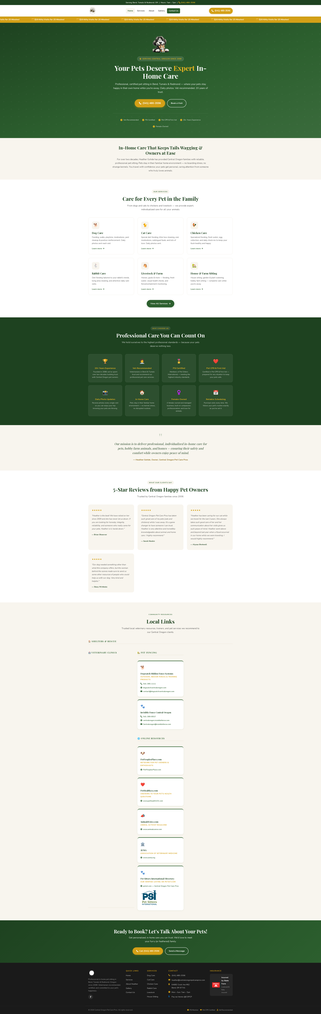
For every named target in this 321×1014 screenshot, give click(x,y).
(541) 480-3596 (187, 2)
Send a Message (177, 951)
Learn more (97, 248)
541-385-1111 (149, 683)
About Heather (132, 984)
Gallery (161, 11)
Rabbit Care (152, 988)
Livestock (151, 992)
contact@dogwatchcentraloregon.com (158, 691)
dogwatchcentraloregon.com (154, 687)
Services (141, 11)
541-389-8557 (149, 716)
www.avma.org (149, 857)
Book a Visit (177, 103)
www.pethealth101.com (153, 801)
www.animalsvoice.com (152, 829)
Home (130, 11)
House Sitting (152, 996)
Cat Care (150, 979)
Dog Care (151, 975)
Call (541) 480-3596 (149, 951)
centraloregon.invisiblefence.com (156, 720)
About (151, 11)
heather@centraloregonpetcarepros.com (188, 980)
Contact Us (173, 11)
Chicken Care (152, 984)
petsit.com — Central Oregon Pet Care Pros (161, 886)
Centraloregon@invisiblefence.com (157, 724)
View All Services (159, 303)
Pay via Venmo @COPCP (182, 996)
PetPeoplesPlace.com (152, 769)
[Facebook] (90, 996)
